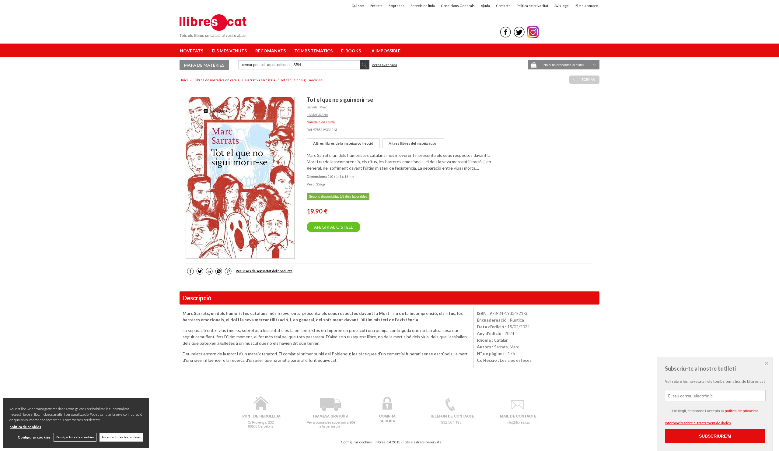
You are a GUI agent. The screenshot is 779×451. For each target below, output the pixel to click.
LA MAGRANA (317, 115)
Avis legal (561, 6)
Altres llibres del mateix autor (413, 143)
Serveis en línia (422, 6)
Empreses (396, 6)
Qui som (357, 6)
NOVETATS (192, 50)
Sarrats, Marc (317, 107)
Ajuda (485, 6)
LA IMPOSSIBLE (384, 50)
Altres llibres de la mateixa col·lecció (343, 143)
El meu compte (586, 6)
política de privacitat (741, 411)
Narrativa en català (321, 122)
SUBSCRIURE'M (715, 436)
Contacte (503, 6)
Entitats (376, 6)
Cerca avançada (384, 65)
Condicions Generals (458, 6)
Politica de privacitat (532, 6)
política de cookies (25, 427)
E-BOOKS (352, 50)
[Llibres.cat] (213, 33)
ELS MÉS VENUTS (230, 50)
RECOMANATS (271, 50)
